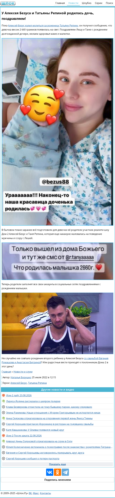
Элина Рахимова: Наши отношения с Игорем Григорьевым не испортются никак (53, 412)
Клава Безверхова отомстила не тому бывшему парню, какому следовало (49, 407)
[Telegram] (65, 472)
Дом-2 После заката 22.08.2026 (24, 435)
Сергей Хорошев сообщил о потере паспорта (32, 458)
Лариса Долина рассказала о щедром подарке (33, 401)
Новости (73, 3)
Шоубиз (86, 3)
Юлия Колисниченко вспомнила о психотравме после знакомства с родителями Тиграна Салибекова (59, 447)
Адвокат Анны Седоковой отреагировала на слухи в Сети (39, 441)
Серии (98, 3)
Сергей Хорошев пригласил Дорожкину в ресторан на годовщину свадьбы (49, 424)
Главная (60, 3)
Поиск (109, 3)
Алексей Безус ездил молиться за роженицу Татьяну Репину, (43, 25)
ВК (30, 493)
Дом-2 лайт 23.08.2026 (19, 395)
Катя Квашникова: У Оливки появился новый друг (35, 430)
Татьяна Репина (37, 383)
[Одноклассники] (57, 472)
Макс (36, 493)
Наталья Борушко (21, 377)
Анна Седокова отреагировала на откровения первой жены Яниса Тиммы (49, 418)
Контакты (45, 493)
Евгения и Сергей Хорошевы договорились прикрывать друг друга (45, 452)
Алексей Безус (18, 383)
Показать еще (57, 464)
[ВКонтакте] (49, 472)
